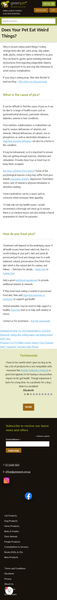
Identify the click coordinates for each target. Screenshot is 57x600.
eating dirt (16, 334)
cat (7, 334)
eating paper (28, 334)
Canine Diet (8, 273)
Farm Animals (10, 536)
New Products (11, 557)
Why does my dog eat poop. (32, 81)
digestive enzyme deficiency (17, 141)
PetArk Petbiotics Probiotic (35, 370)
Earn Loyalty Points (12, 11)
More (28, 407)
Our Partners (10, 594)
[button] (49, 3)
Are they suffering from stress (18, 170)
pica (8, 338)
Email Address (13, 439)
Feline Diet (40, 269)
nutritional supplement (26, 280)
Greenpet (5, 330)
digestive (16, 310)
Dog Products (11, 521)
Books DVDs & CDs (13, 552)
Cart (53, 10)
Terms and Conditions (15, 568)
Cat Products (10, 515)
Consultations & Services (16, 546)
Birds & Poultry (11, 531)
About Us (8, 584)
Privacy (7, 578)
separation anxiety (19, 178)
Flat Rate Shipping (11, 14)
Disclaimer (9, 573)
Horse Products (11, 526)
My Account (41, 10)
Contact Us (9, 589)
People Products (12, 541)
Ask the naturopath (40, 320)
